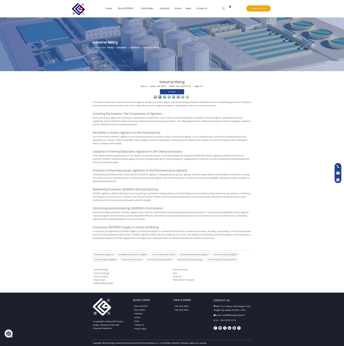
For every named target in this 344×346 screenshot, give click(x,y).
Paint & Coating (101, 276)
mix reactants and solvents (164, 254)
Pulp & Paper (99, 280)
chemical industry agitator (105, 259)
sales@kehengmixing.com (233, 315)
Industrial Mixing (101, 269)
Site (201, 86)
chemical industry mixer (132, 259)
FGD (175, 273)
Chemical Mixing (180, 269)
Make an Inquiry (258, 8)
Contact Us (139, 325)
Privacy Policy (140, 328)
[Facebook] (215, 328)
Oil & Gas (177, 276)
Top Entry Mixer (182, 310)
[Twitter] (225, 328)
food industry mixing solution (159, 259)
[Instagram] (234, 328)
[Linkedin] (220, 328)
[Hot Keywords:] (223, 8)
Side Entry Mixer (182, 306)
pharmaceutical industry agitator (195, 254)
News (136, 321)
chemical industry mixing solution (222, 259)
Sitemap (184, 343)
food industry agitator (103, 254)
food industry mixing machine (190, 259)
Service (137, 317)
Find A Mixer (139, 310)
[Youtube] (229, 328)
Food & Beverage (101, 273)
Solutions (138, 313)
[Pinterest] (239, 328)
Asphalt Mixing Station (103, 283)
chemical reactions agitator (225, 254)
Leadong (202, 343)
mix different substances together (133, 254)
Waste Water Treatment (183, 280)
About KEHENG (141, 306)
